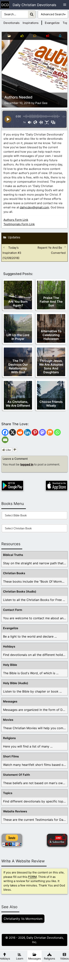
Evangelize (52, 23)
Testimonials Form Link (19, 224)
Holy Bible (10, 665)
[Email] (5, 439)
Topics (7, 793)
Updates (14, 237)
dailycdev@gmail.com (34, 207)
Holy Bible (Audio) (15, 683)
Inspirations (31, 23)
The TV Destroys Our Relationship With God (18, 366)
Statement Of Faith (16, 775)
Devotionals (11, 23)
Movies (8, 720)
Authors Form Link (15, 220)
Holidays (9, 646)
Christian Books (14, 573)
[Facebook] (5, 432)
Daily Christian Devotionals (34, 5)
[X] (12, 432)
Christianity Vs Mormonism (23, 919)
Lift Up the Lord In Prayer (18, 337)
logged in (26, 464)
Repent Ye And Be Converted (52, 250)
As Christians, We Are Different (18, 403)
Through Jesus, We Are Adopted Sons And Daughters (51, 366)
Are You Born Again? (18, 303)
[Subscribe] (57, 840)
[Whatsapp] (57, 432)
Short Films (11, 756)
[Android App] (12, 485)
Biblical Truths (13, 555)
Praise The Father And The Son (51, 301)
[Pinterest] (35, 432)
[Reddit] (20, 432)
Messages (10, 701)
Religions (9, 738)
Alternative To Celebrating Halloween (51, 335)
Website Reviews (15, 811)
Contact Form (12, 610)
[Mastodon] (42, 432)
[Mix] (50, 432)
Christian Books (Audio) (19, 591)
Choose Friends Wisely (51, 403)
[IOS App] (56, 485)
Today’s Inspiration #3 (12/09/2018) (11, 253)
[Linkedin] (27, 432)
